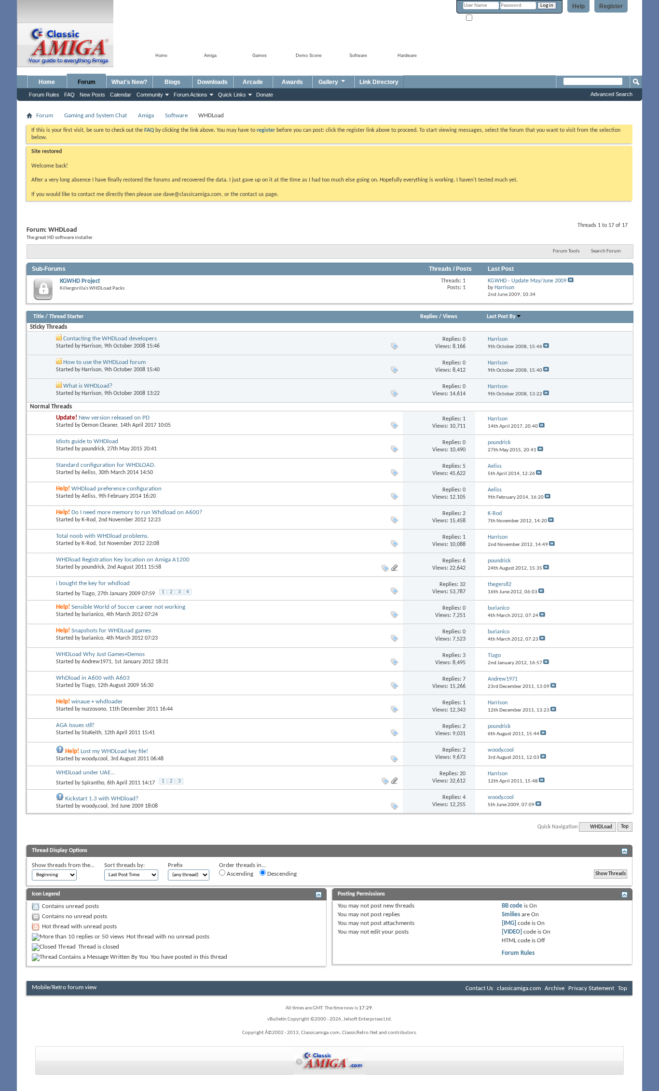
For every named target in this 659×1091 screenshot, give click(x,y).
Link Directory (378, 82)
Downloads (212, 82)
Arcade (253, 82)
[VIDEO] (512, 932)
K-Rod (89, 520)
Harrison (91, 346)
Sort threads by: (124, 865)
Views (450, 317)
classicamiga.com (519, 988)
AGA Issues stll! (75, 725)
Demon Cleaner (99, 425)
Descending (281, 874)
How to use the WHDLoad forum (104, 362)
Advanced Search (611, 94)
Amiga (146, 115)
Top (625, 827)
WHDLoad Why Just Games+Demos (100, 654)
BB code (512, 906)
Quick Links (232, 95)
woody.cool (95, 759)
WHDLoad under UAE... (85, 772)
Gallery (328, 82)
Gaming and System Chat (95, 115)
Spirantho (93, 783)
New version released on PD (114, 418)
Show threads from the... (63, 865)
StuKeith (91, 733)
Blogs (172, 82)
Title (38, 317)
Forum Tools (566, 251)
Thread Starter (66, 317)
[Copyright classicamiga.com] (329, 1060)
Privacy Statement (591, 988)
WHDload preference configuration (116, 489)
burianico (92, 614)
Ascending (239, 874)
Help (578, 6)
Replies (429, 317)
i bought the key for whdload (93, 583)
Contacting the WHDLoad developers (110, 339)
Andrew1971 (96, 662)
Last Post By (501, 317)
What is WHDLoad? (87, 386)
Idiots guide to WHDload (87, 441)
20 (463, 774)
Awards (292, 82)
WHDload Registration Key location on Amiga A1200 (123, 560)
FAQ (69, 95)
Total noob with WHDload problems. (102, 536)
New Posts (92, 95)
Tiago (88, 594)
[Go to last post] (546, 347)
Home (47, 82)
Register (611, 6)
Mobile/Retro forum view (64, 987)
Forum (87, 82)
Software (176, 115)
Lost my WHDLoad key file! (114, 751)
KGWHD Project (80, 281)
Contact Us (479, 988)
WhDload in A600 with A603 (93, 678)
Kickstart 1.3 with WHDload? (101, 799)
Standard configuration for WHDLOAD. (105, 465)
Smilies (511, 914)
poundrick (93, 449)
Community (150, 95)
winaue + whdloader (97, 702)
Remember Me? (490, 18)
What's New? (129, 82)
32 (463, 584)
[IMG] (509, 923)
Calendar (120, 95)
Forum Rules (518, 953)
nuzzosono (94, 709)
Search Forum (606, 251)
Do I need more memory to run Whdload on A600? (136, 512)
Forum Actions (190, 95)
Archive (554, 988)
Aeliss (89, 473)
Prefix (175, 865)
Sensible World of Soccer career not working (128, 607)
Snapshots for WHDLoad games (111, 631)
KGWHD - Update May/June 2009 (527, 281)
